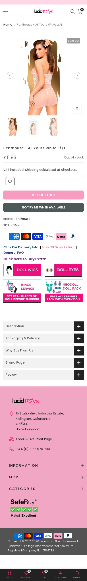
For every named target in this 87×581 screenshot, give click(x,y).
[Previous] (10, 75)
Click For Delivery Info (20, 247)
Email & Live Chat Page (33, 439)
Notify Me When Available (43, 207)
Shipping (31, 169)
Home (7, 24)
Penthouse (22, 219)
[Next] (77, 75)
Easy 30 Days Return (58, 247)
